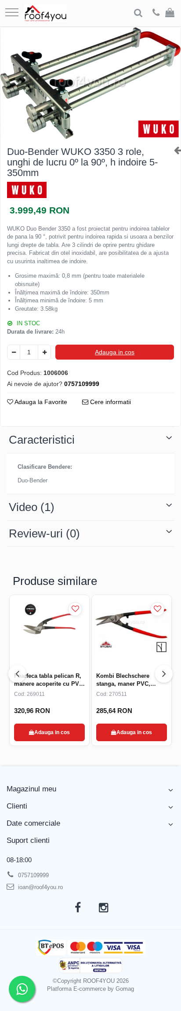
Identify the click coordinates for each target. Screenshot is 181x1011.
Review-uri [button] (44, 533)
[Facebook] (77, 908)
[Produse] (12, 13)
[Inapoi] (174, 150)
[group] (90, 83)
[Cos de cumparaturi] (169, 13)
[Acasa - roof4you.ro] (45, 13)
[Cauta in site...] (138, 13)
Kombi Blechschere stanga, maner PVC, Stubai (123, 680)
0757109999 (32, 875)
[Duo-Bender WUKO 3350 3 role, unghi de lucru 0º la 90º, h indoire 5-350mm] (90, 83)
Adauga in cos (114, 352)
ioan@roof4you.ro (39, 887)
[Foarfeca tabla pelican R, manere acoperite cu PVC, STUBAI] (49, 629)
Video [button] (31, 507)
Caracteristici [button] (42, 439)
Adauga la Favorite (40, 401)
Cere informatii (109, 401)
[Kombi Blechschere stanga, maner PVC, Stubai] (131, 629)
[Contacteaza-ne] (156, 13)
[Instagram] (103, 908)
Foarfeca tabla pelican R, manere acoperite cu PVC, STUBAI (49, 680)
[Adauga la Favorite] (75, 609)
